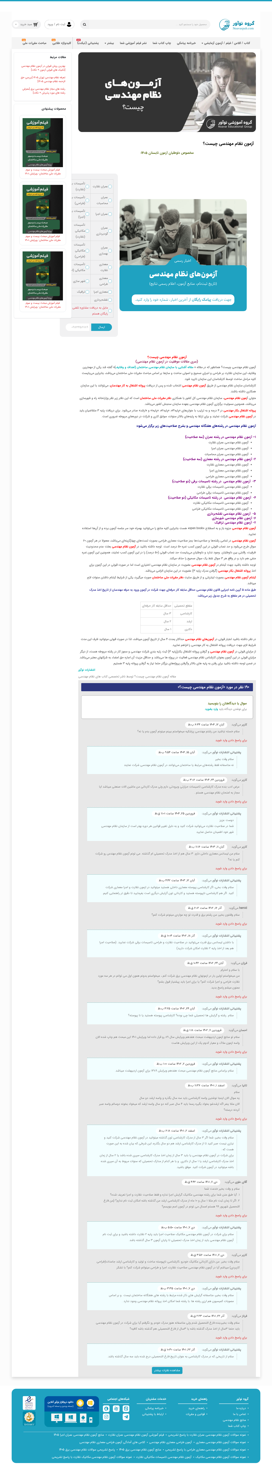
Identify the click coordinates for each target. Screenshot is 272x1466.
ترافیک (81, 292)
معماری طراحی (103, 281)
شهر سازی (79, 281)
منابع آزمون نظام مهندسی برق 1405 (140, 1449)
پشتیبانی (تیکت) (88, 43)
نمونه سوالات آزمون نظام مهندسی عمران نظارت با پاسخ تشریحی (207, 1435)
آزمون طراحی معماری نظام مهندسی (170, 1442)
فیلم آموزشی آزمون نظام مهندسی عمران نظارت (136, 1435)
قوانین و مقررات (195, 1414)
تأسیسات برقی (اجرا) (76, 214)
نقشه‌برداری (101, 299)
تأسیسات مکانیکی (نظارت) (79, 231)
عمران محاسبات (102, 200)
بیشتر (110, 43)
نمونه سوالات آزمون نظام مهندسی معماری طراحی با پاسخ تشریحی (205, 1449)
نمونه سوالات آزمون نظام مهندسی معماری (221, 1442)
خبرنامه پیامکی (186, 43)
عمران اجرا (101, 214)
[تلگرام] (126, 1416)
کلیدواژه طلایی (61, 43)
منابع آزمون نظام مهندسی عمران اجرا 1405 (79, 1435)
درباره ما (241, 1408)
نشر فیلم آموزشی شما (133, 43)
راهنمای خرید (196, 1408)
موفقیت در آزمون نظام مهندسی (158, 361)
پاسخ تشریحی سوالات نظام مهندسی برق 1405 (87, 1449)
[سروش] (106, 1408)
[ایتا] (126, 1408)
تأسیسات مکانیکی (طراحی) (79, 250)
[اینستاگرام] (106, 1416)
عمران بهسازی (103, 250)
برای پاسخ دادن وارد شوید (231, 740)
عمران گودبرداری (102, 231)
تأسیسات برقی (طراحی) (76, 200)
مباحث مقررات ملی (34, 43)
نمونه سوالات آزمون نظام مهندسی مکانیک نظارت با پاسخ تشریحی (92, 1457)
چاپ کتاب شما (162, 43)
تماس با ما (239, 1414)
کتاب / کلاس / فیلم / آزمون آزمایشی (227, 43)
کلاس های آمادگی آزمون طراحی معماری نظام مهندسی (112, 1442)
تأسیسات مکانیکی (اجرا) (76, 267)
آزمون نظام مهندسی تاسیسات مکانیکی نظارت (164, 1457)
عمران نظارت (100, 186)
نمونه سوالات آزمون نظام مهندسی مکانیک (221, 1457)
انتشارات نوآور (86, 670)
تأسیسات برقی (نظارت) (76, 186)
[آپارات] (116, 1408)
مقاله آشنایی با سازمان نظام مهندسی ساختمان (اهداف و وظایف (154, 367)
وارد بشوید (211, 709)
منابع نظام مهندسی (234, 1420)
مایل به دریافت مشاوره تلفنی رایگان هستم (90, 310)
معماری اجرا (101, 292)
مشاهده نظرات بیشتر (167, 1370)
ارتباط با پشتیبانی (153, 1414)
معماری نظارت (103, 267)
